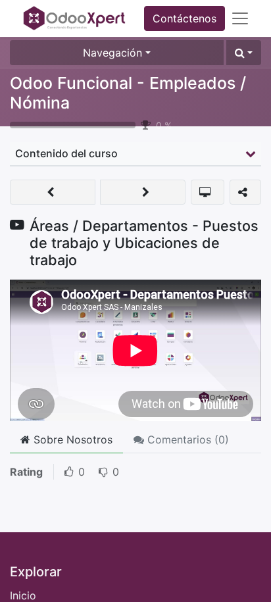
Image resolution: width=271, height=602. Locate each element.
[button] (243, 52)
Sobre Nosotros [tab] (71, 439)
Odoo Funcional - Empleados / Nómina (128, 93)
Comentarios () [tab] (186, 439)
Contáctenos (184, 18)
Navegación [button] (112, 52)
